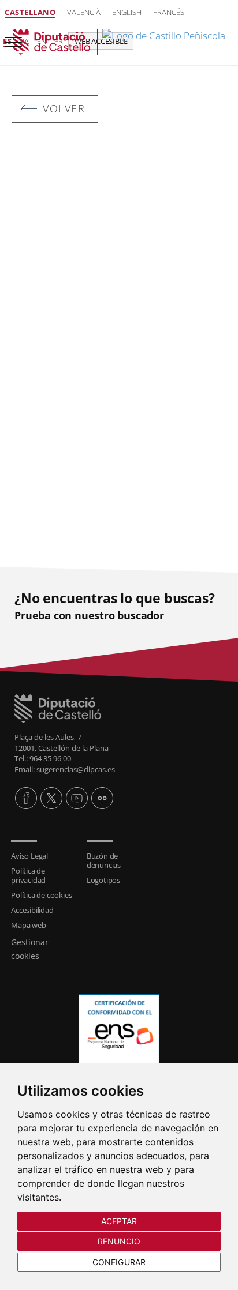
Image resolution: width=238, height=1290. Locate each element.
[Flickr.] (102, 798)
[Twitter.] (51, 798)
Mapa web (28, 925)
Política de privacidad (28, 875)
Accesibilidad (32, 910)
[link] (119, 42)
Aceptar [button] (119, 1221)
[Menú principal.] (11, 37)
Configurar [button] (119, 1262)
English (127, 12)
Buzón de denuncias (104, 860)
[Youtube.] (77, 798)
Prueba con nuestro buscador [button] (89, 615)
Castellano (30, 12)
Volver (64, 108)
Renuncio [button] (119, 1241)
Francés (168, 12)
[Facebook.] (26, 798)
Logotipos (103, 880)
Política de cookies (41, 895)
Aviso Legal (29, 856)
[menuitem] (43, 856)
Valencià (84, 12)
